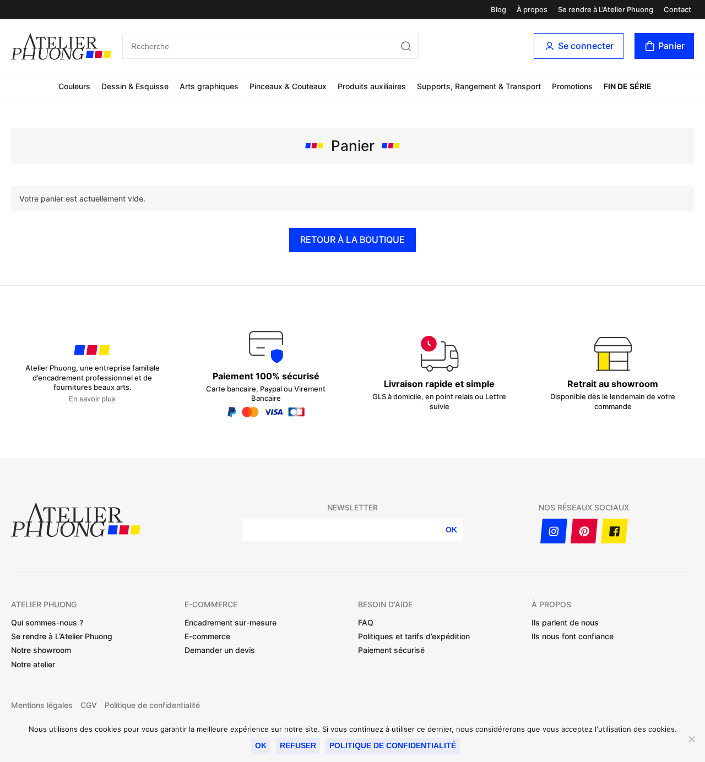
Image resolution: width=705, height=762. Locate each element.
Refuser (298, 745)
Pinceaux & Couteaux (288, 86)
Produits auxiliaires (372, 86)
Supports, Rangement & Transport (479, 86)
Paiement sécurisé (391, 650)
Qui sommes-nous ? (47, 622)
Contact (677, 10)
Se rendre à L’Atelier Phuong (605, 10)
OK (451, 529)
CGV (88, 705)
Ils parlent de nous (565, 622)
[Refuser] (691, 738)
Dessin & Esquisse (135, 86)
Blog (498, 10)
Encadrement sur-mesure (230, 622)
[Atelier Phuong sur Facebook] (614, 531)
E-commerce (207, 636)
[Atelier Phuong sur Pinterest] (584, 531)
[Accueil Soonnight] (61, 46)
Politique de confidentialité (152, 705)
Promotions (572, 86)
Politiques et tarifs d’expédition (414, 636)
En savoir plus (92, 399)
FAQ (365, 622)
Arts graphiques (209, 86)
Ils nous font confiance (573, 636)
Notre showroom (41, 650)
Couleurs (74, 86)
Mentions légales (42, 705)
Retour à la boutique (352, 239)
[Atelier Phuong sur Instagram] (553, 531)
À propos (532, 10)
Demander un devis (220, 650)
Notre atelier (33, 664)
